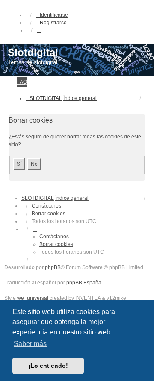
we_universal (32, 298)
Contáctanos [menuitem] (46, 206)
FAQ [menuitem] (22, 82)
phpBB (53, 267)
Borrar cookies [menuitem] (48, 214)
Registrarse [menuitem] (53, 23)
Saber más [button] (30, 343)
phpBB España (83, 283)
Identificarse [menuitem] (54, 15)
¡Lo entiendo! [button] (48, 365)
